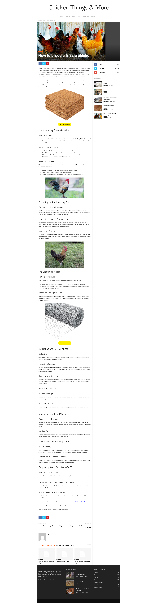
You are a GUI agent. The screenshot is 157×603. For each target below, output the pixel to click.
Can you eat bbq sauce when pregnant (82, 562)
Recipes (93, 17)
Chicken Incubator (98, 582)
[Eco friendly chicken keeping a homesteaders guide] (70, 575)
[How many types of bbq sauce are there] (65, 554)
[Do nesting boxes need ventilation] (98, 108)
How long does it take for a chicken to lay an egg (79, 526)
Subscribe (116, 72)
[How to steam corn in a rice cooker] (98, 84)
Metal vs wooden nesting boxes (111, 89)
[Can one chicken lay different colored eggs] (98, 116)
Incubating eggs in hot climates (83, 581)
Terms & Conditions (114, 601)
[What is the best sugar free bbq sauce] (47, 554)
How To (61, 17)
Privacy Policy (105, 601)
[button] (118, 17)
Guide (79, 17)
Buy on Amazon (65, 124)
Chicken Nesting (98, 587)
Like (118, 64)
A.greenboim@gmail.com (50, 579)
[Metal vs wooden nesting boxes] (98, 92)
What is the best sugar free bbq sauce (46, 562)
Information (86, 17)
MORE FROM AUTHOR (65, 545)
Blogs (105, 91)
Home (39, 20)
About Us (92, 601)
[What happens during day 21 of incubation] (70, 591)
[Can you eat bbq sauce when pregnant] (82, 554)
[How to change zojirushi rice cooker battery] (98, 100)
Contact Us (98, 601)
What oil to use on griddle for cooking (50, 526)
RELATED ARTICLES (47, 545)
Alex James (42, 59)
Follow (117, 68)
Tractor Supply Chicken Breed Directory (79, 501)
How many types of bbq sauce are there (63, 562)
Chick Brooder (97, 584)
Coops (73, 17)
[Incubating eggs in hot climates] (70, 583)
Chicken (68, 17)
